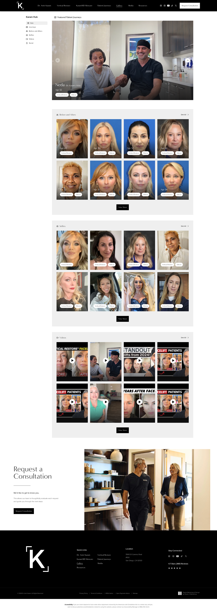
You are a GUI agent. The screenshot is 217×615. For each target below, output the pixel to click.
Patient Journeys (104, 6)
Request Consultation (190, 6)
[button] (187, 60)
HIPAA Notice (109, 593)
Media (130, 6)
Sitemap (135, 593)
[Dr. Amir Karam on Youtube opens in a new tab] (168, 5)
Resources (143, 6)
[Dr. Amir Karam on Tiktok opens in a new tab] (172, 5)
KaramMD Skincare (84, 6)
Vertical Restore (63, 6)
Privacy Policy (83, 593)
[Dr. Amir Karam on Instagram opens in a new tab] (160, 5)
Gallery (119, 6)
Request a (33, 472)
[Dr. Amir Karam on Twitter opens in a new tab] (175, 5)
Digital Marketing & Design (191, 593)
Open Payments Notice (123, 593)
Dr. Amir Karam (44, 6)
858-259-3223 (144, 607)
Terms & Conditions (96, 593)
